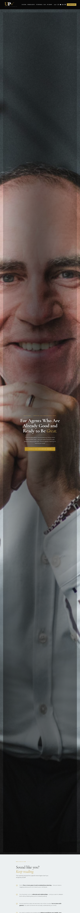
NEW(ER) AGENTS (31, 4)
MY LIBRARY (49, 4)
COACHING (24, 4)
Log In (55, 4)
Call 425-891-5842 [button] (71, 4)
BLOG (45, 4)
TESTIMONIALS (39, 4)
